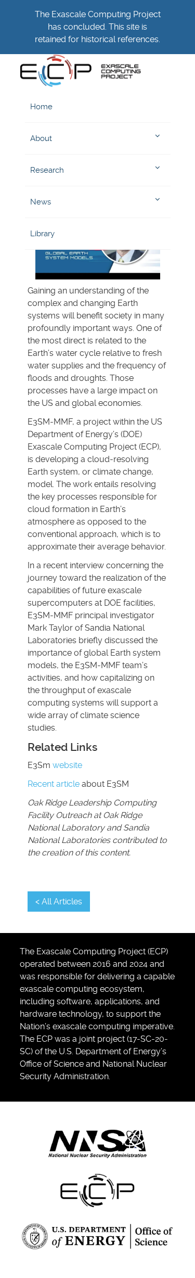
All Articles (62, 901)
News (40, 202)
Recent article (54, 784)
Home (41, 106)
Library (42, 233)
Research (47, 170)
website (67, 765)
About (41, 138)
